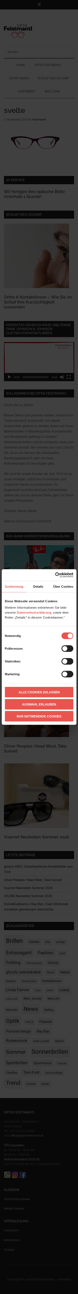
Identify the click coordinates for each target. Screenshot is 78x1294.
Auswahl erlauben (39, 704)
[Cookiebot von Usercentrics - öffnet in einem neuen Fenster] (55, 575)
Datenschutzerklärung (34, 612)
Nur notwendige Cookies (39, 716)
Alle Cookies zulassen (39, 692)
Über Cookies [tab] (63, 586)
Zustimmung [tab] (14, 586)
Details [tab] (38, 586)
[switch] (67, 648)
